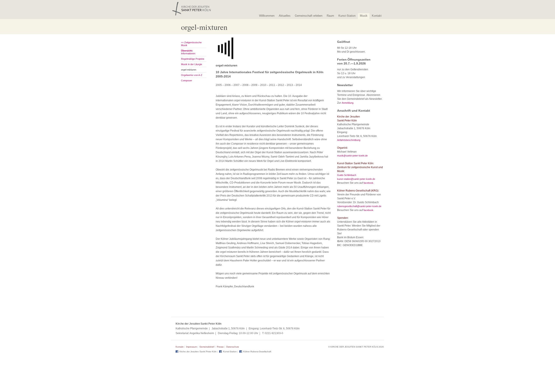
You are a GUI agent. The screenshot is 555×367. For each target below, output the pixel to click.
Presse (220, 347)
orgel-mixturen (188, 69)
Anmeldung (347, 102)
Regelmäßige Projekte (192, 59)
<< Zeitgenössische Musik (191, 44)
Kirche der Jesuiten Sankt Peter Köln (198, 351)
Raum (330, 15)
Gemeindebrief (206, 347)
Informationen (188, 52)
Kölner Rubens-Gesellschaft (257, 351)
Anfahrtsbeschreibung (348, 140)
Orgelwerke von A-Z (191, 75)
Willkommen (266, 15)
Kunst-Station (347, 15)
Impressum (191, 347)
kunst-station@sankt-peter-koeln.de (356, 179)
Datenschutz (232, 347)
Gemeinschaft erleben (308, 15)
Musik (363, 15)
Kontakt (377, 15)
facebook (368, 183)
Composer (186, 80)
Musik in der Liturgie (191, 64)
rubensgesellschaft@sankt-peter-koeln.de (359, 206)
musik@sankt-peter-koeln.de (352, 155)
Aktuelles (285, 15)
